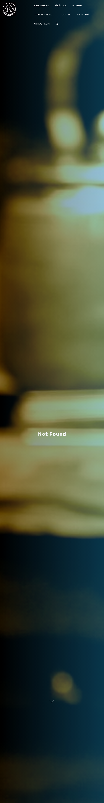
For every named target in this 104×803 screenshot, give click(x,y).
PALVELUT (77, 5)
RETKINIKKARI (41, 5)
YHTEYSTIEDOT (42, 23)
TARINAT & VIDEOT (43, 14)
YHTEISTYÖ (83, 14)
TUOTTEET (66, 14)
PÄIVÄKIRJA (60, 5)
